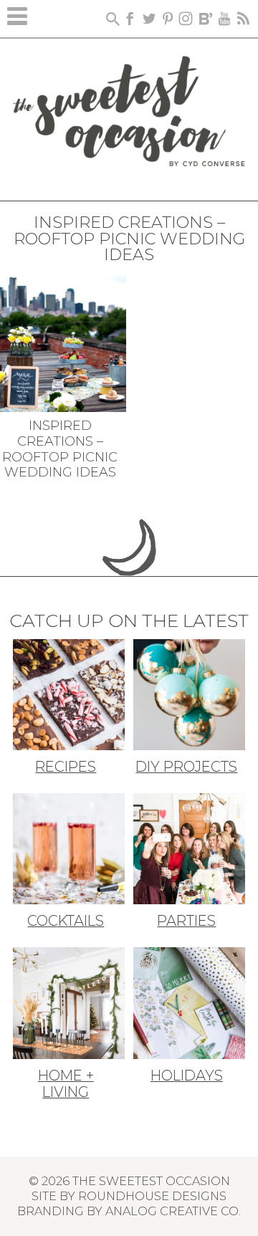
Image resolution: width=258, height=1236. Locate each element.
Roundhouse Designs (152, 1196)
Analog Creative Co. (173, 1211)
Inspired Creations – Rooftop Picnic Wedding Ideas (60, 449)
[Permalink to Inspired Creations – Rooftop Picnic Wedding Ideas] (63, 342)
